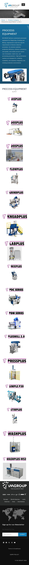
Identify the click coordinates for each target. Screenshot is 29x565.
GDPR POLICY (14, 554)
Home (3, 20)
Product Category (13, 20)
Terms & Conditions (14, 548)
